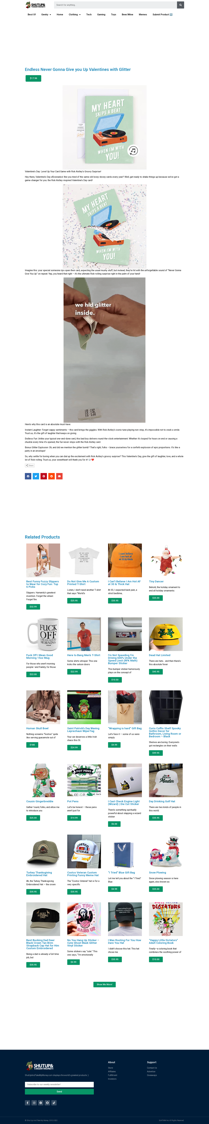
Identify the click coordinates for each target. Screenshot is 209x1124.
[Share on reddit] (51, 476)
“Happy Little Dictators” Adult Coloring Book (163, 941)
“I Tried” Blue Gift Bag (121, 872)
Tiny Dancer (156, 581)
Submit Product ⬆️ (162, 14)
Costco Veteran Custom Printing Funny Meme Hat (83, 874)
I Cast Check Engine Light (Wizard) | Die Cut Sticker (124, 803)
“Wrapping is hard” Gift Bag (125, 728)
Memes (143, 14)
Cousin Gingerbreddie (39, 801)
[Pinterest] (40, 1102)
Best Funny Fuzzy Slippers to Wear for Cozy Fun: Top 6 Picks (42, 584)
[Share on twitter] (36, 476)
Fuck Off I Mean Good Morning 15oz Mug (39, 656)
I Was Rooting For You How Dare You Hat (124, 941)
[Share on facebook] (28, 476)
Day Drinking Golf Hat (162, 801)
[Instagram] (34, 1102)
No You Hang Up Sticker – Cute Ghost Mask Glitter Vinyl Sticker (83, 943)
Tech (89, 14)
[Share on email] (59, 476)
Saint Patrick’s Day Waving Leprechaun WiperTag (83, 730)
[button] (33, 78)
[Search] (180, 5)
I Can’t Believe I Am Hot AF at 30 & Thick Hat (124, 583)
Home (60, 14)
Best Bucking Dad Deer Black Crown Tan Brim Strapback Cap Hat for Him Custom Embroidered (42, 944)
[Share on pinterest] (44, 476)
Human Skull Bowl (37, 728)
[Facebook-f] (27, 1102)
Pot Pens (72, 801)
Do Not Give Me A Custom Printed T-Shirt (83, 583)
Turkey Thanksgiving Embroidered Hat (39, 874)
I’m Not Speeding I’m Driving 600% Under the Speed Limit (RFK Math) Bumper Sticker (122, 659)
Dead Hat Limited (159, 655)
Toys (113, 14)
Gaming (101, 14)
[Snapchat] (47, 1102)
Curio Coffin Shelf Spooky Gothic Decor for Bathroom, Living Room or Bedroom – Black (165, 732)
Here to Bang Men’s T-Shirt (83, 655)
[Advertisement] (104, 40)
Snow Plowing (157, 872)
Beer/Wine (127, 14)
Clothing (73, 14)
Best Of (32, 14)
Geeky (44, 14)
